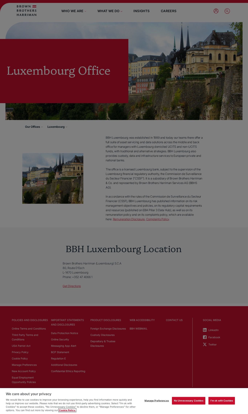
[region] (124, 401)
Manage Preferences (157, 400)
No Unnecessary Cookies (188, 400)
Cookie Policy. (67, 410)
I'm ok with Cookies (221, 400)
